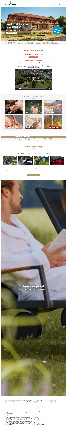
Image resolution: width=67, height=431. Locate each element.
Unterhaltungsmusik (22, 166)
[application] (33, 79)
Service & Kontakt (49, 4)
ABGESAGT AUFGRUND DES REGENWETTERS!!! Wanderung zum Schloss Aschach (10, 167)
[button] (33, 79)
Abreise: (26, 138)
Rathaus (56, 4)
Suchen (47, 138)
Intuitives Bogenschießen (39, 166)
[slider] (32, 88)
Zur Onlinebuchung (11, 32)
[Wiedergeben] (16, 88)
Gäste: (35, 138)
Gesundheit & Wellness (29, 4)
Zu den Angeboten (34, 56)
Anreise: (16, 138)
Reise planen (37, 4)
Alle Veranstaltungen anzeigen (33, 174)
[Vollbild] (50, 88)
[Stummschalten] (49, 88)
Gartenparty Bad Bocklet (55, 166)
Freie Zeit (43, 4)
